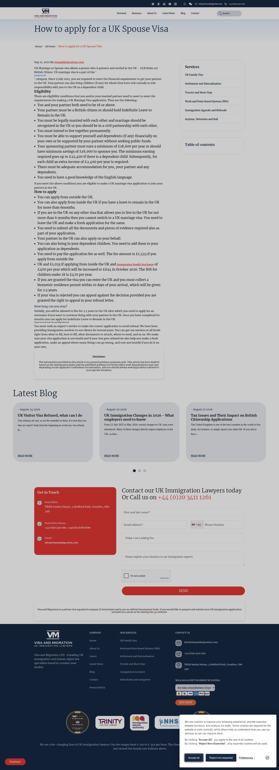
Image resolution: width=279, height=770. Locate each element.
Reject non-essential (221, 758)
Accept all (194, 758)
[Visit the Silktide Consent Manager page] (267, 758)
